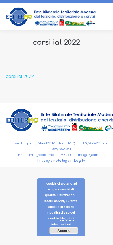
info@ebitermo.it (43, 155)
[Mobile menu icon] (103, 17)
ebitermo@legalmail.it (86, 155)
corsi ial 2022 (20, 76)
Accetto (63, 230)
